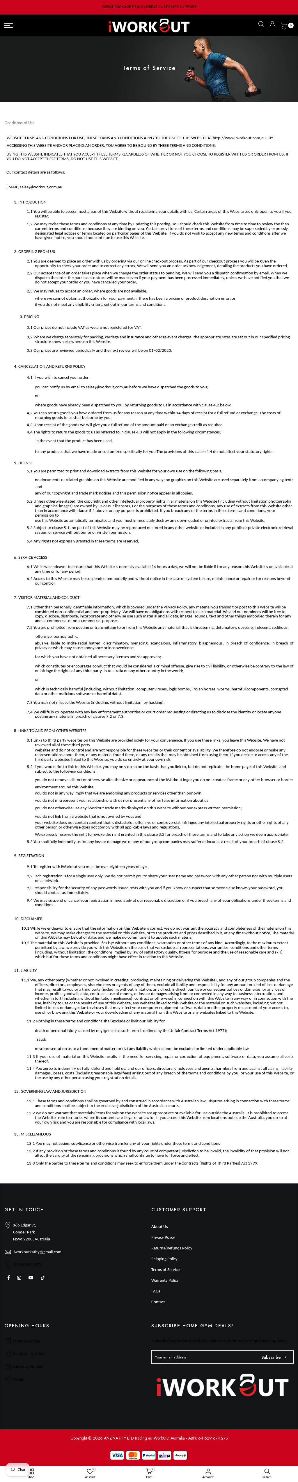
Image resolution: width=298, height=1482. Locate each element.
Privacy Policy (163, 1237)
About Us (159, 1227)
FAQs (155, 1291)
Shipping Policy (164, 1259)
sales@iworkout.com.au (41, 187)
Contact (158, 1302)
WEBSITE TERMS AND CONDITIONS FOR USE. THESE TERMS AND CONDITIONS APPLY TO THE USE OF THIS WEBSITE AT (110, 138)
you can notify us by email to (60, 387)
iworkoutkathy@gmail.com (37, 1252)
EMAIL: (13, 187)
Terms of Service (165, 1270)
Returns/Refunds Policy (171, 1248)
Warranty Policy (165, 1281)
